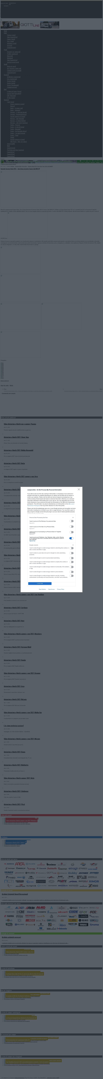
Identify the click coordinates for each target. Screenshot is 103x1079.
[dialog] (51, 539)
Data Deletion (42, 589)
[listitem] (51, 517)
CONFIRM (40, 583)
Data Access (51, 589)
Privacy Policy (60, 589)
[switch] (71, 521)
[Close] (79, 489)
